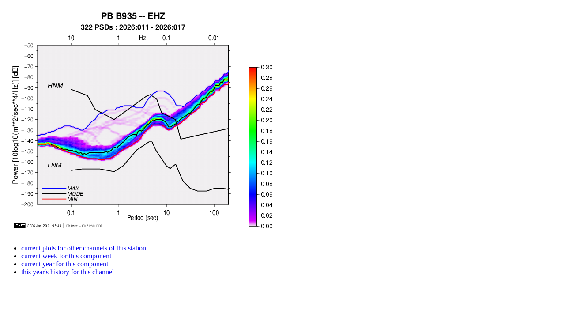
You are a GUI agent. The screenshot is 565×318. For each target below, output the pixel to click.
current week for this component (66, 256)
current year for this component (64, 264)
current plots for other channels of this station (83, 248)
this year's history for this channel (67, 272)
